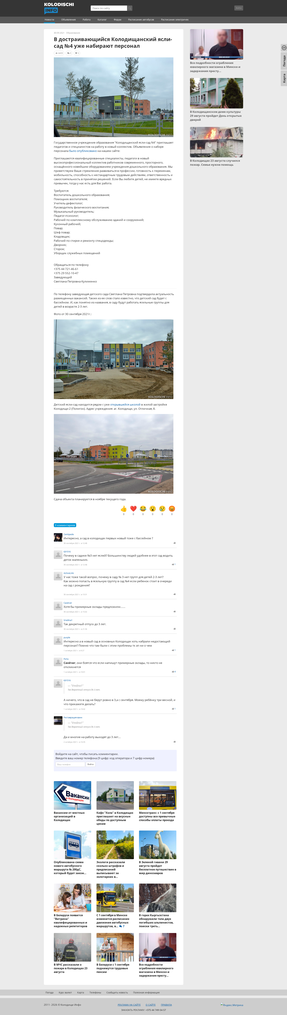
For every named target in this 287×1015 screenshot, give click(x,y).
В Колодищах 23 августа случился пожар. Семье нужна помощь (215, 163)
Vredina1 (68, 620)
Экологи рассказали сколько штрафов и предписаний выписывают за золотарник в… (110, 869)
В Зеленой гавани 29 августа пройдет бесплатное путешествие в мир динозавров (157, 867)
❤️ (133, 510)
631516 (67, 551)
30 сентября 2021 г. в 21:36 (75, 629)
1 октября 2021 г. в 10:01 (74, 672)
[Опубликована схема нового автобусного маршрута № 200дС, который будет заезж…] (73, 845)
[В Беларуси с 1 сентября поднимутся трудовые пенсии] (115, 947)
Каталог (102, 19)
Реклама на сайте (129, 1004)
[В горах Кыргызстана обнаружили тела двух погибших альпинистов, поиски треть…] (158, 898)
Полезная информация (146, 992)
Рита (66, 658)
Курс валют (65, 992)
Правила (166, 1004)
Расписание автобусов (141, 19)
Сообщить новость (117, 992)
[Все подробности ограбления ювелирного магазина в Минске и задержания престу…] (158, 947)
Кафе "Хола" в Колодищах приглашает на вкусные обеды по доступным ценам (114, 818)
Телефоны (95, 992)
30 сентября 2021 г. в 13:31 (75, 594)
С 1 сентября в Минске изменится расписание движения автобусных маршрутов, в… (112, 920)
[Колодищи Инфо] (59, 8)
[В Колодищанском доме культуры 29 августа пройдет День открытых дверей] (216, 93)
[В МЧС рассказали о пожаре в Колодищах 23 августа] (73, 947)
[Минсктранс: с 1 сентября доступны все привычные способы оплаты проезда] (158, 795)
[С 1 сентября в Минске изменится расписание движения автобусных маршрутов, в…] (115, 898)
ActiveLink (69, 573)
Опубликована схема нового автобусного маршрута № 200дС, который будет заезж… (70, 867)
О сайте (151, 1004)
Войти (238, 8)
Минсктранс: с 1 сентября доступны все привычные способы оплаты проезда (157, 816)
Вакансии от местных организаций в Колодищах (69, 816)
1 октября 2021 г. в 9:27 (74, 650)
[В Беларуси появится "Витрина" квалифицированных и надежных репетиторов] (73, 898)
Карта (80, 992)
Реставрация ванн (73, 717)
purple (67, 637)
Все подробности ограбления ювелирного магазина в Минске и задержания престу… (156, 970)
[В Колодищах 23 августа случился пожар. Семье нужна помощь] (216, 142)
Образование (73, 32)
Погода (49, 992)
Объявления (68, 19)
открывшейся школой (125, 404)
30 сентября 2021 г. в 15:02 (75, 611)
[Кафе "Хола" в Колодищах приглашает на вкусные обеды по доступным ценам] (115, 795)
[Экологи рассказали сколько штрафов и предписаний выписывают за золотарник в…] (115, 845)
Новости (49, 19)
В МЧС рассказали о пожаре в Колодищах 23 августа (70, 968)
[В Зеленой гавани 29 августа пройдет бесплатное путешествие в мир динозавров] (158, 845)
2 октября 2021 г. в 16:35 (74, 742)
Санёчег (68, 602)
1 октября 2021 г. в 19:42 (74, 709)
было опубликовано (83, 151)
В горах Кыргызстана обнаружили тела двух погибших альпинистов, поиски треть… (156, 920)
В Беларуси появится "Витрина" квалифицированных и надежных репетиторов (70, 920)
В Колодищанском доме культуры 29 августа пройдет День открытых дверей (216, 116)
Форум (117, 19)
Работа (87, 19)
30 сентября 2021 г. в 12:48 (75, 543)
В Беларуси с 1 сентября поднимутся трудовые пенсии (112, 968)
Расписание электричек (175, 19)
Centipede (69, 534)
